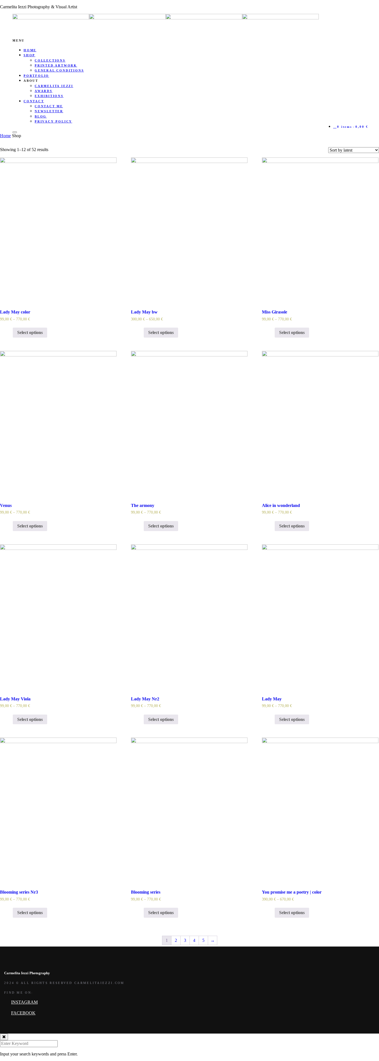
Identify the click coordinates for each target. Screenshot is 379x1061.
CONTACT (34, 101)
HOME (30, 50)
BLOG (41, 116)
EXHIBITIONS (49, 96)
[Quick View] (10, 332)
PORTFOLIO (36, 75)
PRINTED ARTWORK (56, 65)
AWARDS (43, 91)
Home (5, 135)
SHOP (29, 55)
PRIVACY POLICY (53, 121)
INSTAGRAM (24, 1002)
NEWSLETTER (49, 111)
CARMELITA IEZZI (54, 86)
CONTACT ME (49, 106)
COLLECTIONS (50, 60)
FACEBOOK (23, 1013)
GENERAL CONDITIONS (59, 70)
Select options (30, 332)
